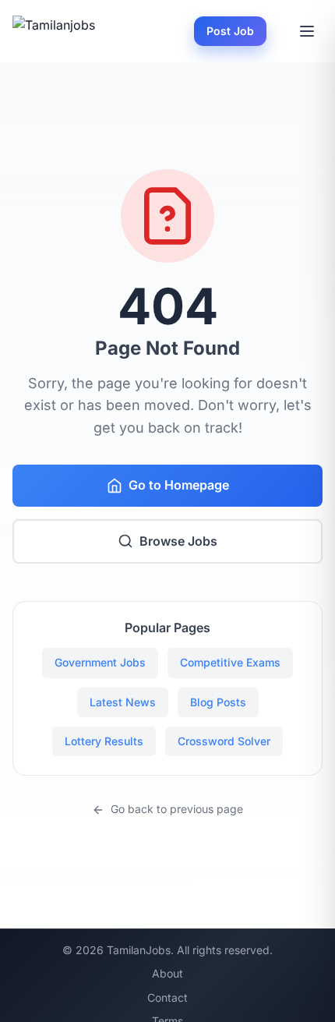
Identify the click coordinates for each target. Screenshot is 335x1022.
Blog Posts (218, 702)
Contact (167, 997)
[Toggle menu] (307, 31)
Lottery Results (104, 741)
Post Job (230, 30)
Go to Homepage (179, 485)
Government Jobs (100, 662)
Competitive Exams (230, 662)
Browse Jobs (178, 541)
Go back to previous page (177, 808)
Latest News (123, 702)
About (167, 973)
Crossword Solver (224, 741)
